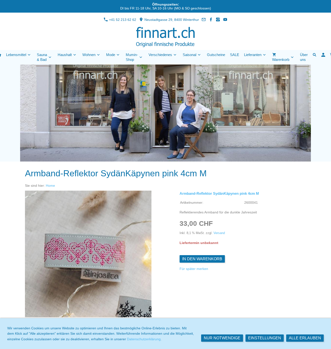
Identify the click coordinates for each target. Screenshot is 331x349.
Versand (219, 233)
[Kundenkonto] (323, 55)
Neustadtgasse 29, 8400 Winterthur (171, 20)
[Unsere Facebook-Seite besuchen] (211, 20)
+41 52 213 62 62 (122, 20)
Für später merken (194, 269)
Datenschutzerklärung (144, 339)
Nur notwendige (222, 338)
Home (50, 185)
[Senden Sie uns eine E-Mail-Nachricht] (203, 20)
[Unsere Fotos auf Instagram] (218, 20)
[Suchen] (314, 55)
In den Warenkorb (202, 259)
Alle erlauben (305, 338)
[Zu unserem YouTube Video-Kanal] (225, 20)
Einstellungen (264, 338)
